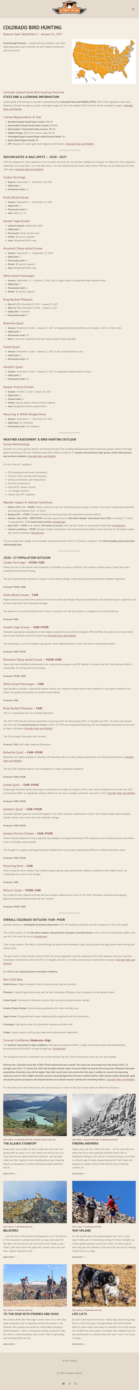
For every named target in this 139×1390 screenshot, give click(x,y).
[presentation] (35, 1115)
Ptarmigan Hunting (23, 1140)
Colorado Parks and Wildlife (79, 143)
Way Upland (81, 1230)
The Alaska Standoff (20, 1143)
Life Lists (79, 1314)
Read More (9, 1173)
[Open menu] (133, 9)
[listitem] (79, 44)
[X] (69, 1383)
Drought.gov (59, 521)
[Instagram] (75, 1383)
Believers (10, 1230)
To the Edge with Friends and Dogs (31, 1314)
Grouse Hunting (91, 1140)
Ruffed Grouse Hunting (45, 1140)
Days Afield (8, 1140)
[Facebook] (63, 1383)
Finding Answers (85, 1143)
